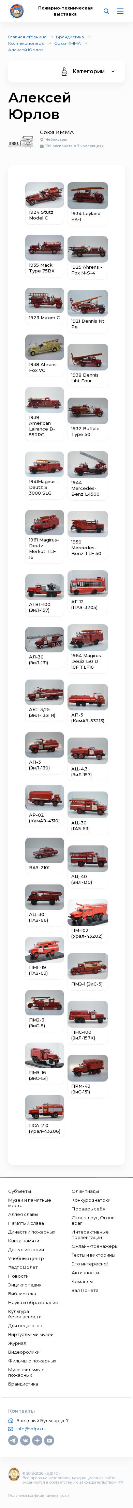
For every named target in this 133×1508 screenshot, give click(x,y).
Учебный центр (26, 1258)
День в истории (26, 1249)
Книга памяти (23, 1240)
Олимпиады (85, 1191)
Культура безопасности (25, 1314)
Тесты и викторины (93, 1255)
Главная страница (27, 36)
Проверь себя (88, 1208)
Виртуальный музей (31, 1334)
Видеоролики (24, 1352)
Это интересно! (90, 1263)
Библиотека (22, 1293)
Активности (85, 1272)
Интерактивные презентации (90, 1234)
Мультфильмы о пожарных (26, 1372)
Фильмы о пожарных (32, 1360)
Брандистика (70, 36)
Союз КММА (67, 43)
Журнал (17, 1343)
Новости (18, 1276)
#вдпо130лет (23, 1267)
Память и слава (26, 1223)
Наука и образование (33, 1302)
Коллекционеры (26, 43)
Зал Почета (85, 1290)
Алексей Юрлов (26, 49)
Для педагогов (25, 1325)
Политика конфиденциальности (38, 1495)
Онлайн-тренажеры (95, 1246)
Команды (82, 1281)
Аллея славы (23, 1214)
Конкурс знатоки (91, 1200)
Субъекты (19, 1191)
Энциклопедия (25, 1284)
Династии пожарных (31, 1232)
